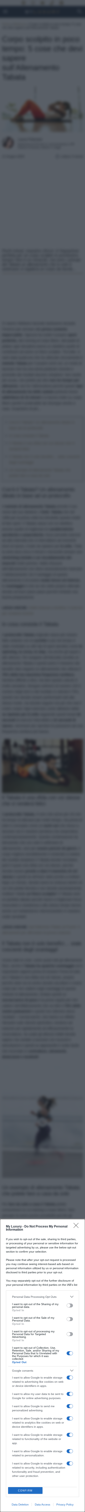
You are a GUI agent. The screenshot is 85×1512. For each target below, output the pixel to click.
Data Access (42, 1504)
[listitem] (42, 1297)
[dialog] (42, 1365)
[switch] (70, 1305)
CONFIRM (25, 1490)
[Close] (77, 1226)
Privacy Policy (65, 1504)
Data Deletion (20, 1504)
